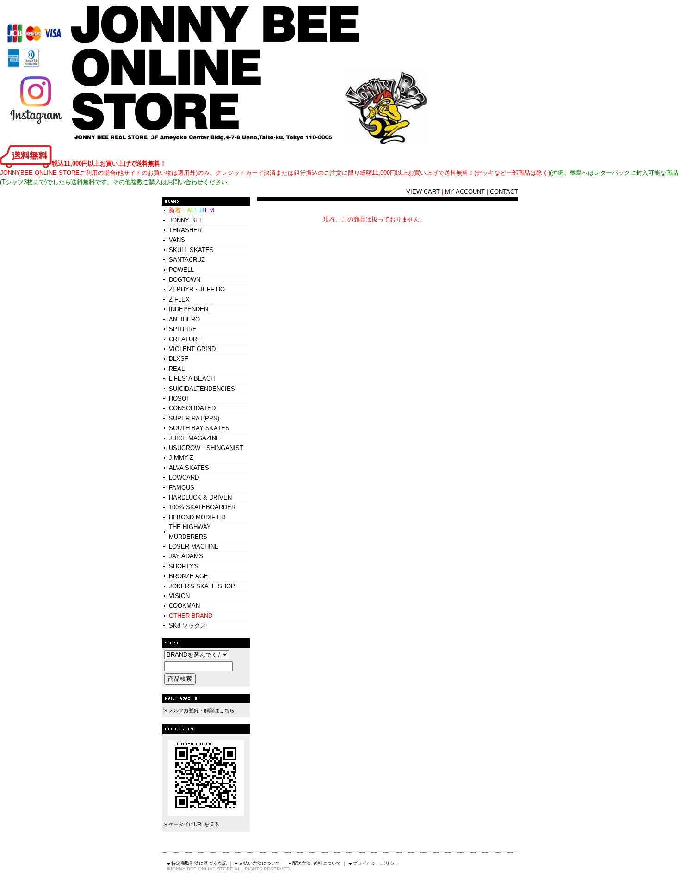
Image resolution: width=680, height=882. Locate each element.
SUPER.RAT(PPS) (194, 418)
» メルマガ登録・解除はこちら (199, 710)
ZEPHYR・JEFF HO (197, 289)
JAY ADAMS (186, 556)
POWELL (181, 269)
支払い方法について (259, 863)
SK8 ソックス (187, 625)
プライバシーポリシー (376, 863)
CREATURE (185, 339)
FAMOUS (181, 487)
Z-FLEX (179, 299)
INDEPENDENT (190, 309)
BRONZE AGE (188, 576)
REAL (177, 368)
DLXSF (178, 358)
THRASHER (185, 230)
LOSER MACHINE (194, 546)
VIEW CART (423, 191)
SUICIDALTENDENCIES (202, 388)
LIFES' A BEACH (192, 378)
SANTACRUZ (187, 259)
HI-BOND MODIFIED (197, 517)
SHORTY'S (184, 566)
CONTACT (504, 191)
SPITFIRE (183, 329)
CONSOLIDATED (192, 408)
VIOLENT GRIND (192, 348)
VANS (177, 239)
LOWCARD (184, 477)
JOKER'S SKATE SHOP (202, 586)
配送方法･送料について (316, 863)
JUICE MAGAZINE (194, 438)
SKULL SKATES (191, 250)
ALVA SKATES (189, 467)
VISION (179, 595)
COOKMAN (184, 605)
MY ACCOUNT (465, 191)
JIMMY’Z (181, 457)
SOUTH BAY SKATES (199, 428)
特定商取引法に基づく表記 (199, 863)
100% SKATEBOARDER (202, 507)
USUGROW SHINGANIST (206, 447)
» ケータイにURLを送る (191, 824)
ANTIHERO (184, 319)
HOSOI (178, 398)
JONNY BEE (186, 220)
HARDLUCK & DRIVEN (200, 497)
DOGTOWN (184, 279)
